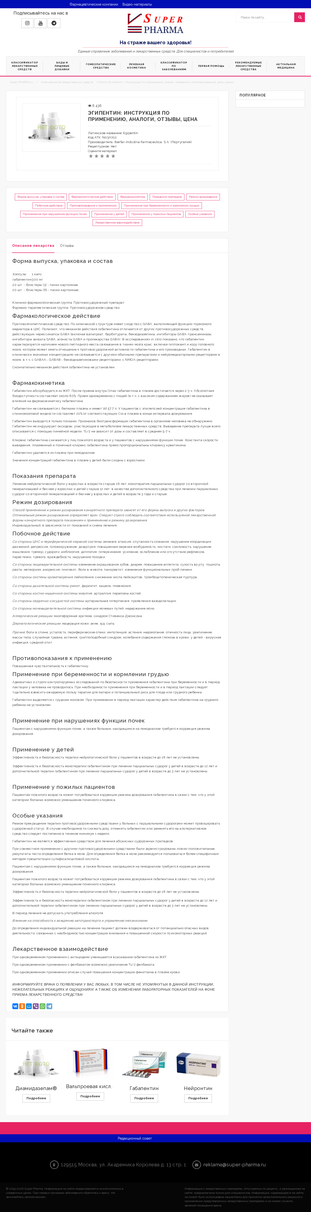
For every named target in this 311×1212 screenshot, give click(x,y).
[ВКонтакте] (15, 1006)
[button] (27, 23)
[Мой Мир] (29, 1006)
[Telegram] (49, 1006)
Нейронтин (198, 1088)
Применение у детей (109, 214)
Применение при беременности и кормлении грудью (161, 205)
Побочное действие (48, 205)
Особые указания (200, 214)
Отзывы (67, 246)
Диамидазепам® (36, 1088)
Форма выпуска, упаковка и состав (40, 196)
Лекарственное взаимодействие (117, 222)
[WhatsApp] (42, 1006)
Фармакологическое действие (92, 196)
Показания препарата (167, 196)
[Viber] (36, 1006)
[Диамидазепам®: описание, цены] (36, 1064)
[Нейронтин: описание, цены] (198, 1064)
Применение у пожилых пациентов (156, 214)
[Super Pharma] (155, 23)
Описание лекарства (33, 246)
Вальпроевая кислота (92, 1086)
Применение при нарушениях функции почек (55, 214)
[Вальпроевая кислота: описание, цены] (90, 1063)
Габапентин (144, 1088)
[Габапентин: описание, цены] (144, 1064)
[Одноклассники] (22, 1006)
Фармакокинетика (132, 196)
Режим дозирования (203, 196)
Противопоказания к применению (93, 205)
